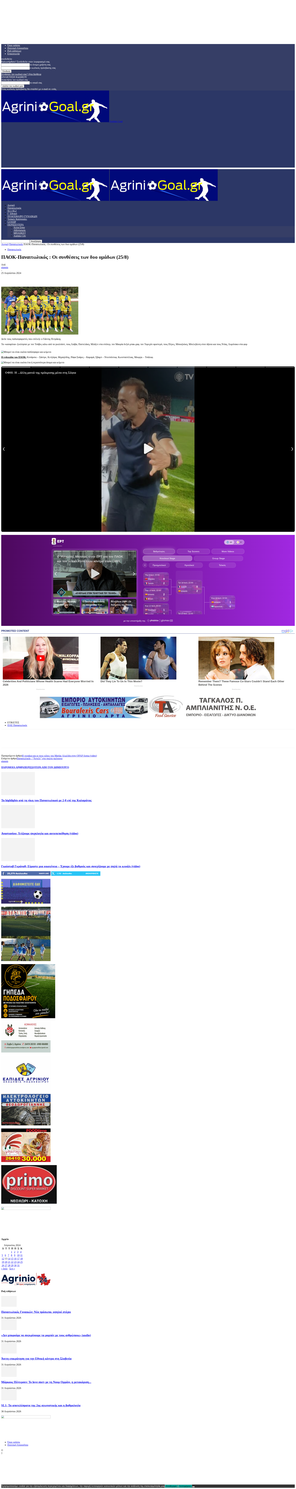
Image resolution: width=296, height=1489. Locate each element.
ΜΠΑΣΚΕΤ (20, 233)
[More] (51, 277)
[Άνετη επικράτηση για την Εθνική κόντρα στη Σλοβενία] (9, 1352)
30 (15, 1265)
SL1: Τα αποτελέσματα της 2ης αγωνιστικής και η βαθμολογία (40, 1405)
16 (15, 1258)
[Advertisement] (148, 146)
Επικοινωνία (13, 53)
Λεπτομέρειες (185, 1486)
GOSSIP (11, 222)
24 (18, 1262)
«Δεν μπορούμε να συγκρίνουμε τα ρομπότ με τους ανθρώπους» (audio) (46, 1335)
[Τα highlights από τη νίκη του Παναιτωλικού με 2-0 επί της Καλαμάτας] (18, 794)
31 (18, 1265)
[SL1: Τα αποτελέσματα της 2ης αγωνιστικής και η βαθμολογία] (9, 1399)
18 (21, 1258)
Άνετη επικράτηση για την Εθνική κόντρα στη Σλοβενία (36, 1358)
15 (12, 1258)
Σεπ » (12, 1268)
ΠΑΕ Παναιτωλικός (17, 725)
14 (9, 1258)
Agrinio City (20, 235)
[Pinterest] (28, 278)
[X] (17, 278)
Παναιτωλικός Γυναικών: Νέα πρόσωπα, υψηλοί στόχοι (36, 1312)
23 (15, 1262)
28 (9, 1265)
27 (6, 1265)
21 (9, 1262)
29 (12, 1265)
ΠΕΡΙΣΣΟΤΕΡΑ (15, 224)
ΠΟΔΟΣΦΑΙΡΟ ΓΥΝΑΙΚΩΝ (22, 216)
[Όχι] (193, 1486)
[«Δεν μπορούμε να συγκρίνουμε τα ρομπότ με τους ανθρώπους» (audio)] (9, 1329)
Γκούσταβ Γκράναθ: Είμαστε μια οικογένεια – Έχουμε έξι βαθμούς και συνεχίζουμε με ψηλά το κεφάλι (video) (70, 866)
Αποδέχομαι (171, 1486)
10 (18, 1255)
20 (6, 1262)
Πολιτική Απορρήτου (17, 48)
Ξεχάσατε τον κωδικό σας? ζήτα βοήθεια (21, 74)
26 (3, 1265)
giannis (4, 267)
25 (21, 1262)
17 (18, 1258)
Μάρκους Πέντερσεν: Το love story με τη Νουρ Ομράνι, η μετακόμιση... (46, 1382)
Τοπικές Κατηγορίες (17, 219)
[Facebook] (6, 278)
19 (3, 1262)
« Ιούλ (4, 1268)
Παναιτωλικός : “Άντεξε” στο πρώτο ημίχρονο (39, 758)
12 (3, 1258)
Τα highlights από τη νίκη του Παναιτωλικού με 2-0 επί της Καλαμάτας (46, 800)
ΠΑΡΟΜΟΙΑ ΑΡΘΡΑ (12, 767)
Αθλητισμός (20, 230)
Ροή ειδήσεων (14, 51)
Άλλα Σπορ (19, 227)
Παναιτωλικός (14, 208)
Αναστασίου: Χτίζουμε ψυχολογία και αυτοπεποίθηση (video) (39, 833)
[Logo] (55, 200)
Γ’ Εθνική (12, 213)
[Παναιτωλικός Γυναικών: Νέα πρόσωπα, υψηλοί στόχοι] (9, 1306)
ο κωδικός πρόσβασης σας (43, 68)
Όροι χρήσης (13, 45)
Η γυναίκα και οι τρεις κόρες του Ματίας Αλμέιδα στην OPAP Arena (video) (59, 755)
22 (12, 1262)
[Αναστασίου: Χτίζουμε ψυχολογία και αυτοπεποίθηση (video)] (18, 827)
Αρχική (11, 205)
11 (21, 1255)
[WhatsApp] (40, 278)
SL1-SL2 (11, 210)
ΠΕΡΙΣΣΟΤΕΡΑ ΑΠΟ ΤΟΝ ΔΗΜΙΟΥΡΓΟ (46, 767)
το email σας (36, 82)
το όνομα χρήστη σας (40, 64)
